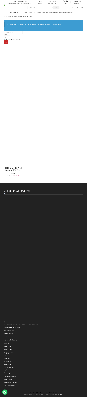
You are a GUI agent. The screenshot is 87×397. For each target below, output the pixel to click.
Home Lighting (35, 12)
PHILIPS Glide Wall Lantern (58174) (13, 169)
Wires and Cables (9, 386)
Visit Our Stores (9, 367)
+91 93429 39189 (9, 330)
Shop (9, 16)
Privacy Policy (8, 346)
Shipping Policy (8, 353)
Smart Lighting (8, 379)
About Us (7, 358)
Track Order (7, 364)
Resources (69, 12)
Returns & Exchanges (10, 340)
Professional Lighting (56, 12)
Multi (61, 394)
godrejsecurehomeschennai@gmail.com (19, 3)
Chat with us (9, 333)
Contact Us (7, 343)
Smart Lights (27, 12)
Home (5, 16)
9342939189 (52, 1)
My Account (7, 361)
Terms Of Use (8, 349)
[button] (4, 392)
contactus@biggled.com (20, 1)
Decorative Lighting (44, 12)
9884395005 (52, 3)
